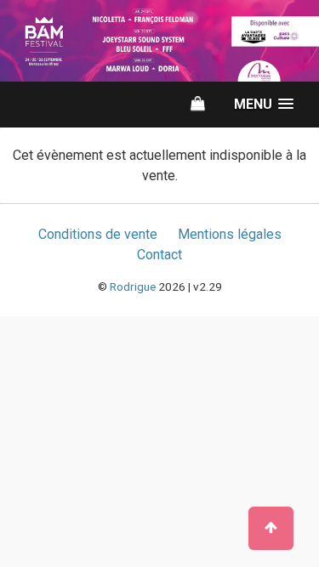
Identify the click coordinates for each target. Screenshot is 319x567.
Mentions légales (230, 234)
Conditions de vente (97, 234)
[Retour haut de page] (270, 528)
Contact (159, 255)
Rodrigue (133, 286)
